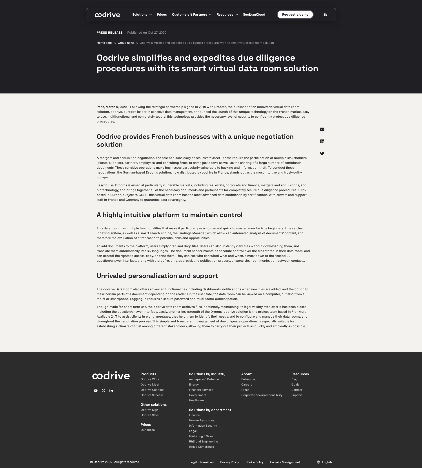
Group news (126, 43)
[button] (322, 129)
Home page (105, 43)
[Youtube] (95, 390)
